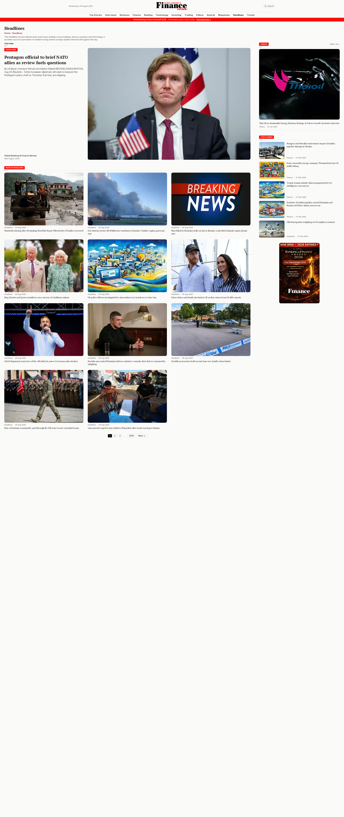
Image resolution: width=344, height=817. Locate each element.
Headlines (238, 15)
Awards (211, 15)
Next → (141, 436)
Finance (137, 15)
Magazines (224, 15)
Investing (176, 15)
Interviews (111, 15)
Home (7, 33)
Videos (200, 15)
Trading (189, 15)
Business (124, 15)
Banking (148, 15)
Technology (162, 15)
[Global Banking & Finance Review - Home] (172, 6)
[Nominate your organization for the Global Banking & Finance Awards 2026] (299, 273)
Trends (251, 15)
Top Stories (95, 15)
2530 (131, 436)
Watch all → (335, 44)
